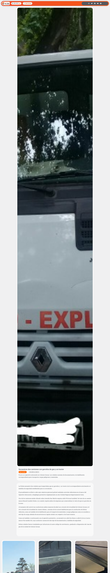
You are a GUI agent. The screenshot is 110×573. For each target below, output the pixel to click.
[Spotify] (100, 3)
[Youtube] (97, 3)
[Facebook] (94, 3)
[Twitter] (92, 3)
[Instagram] (89, 3)
